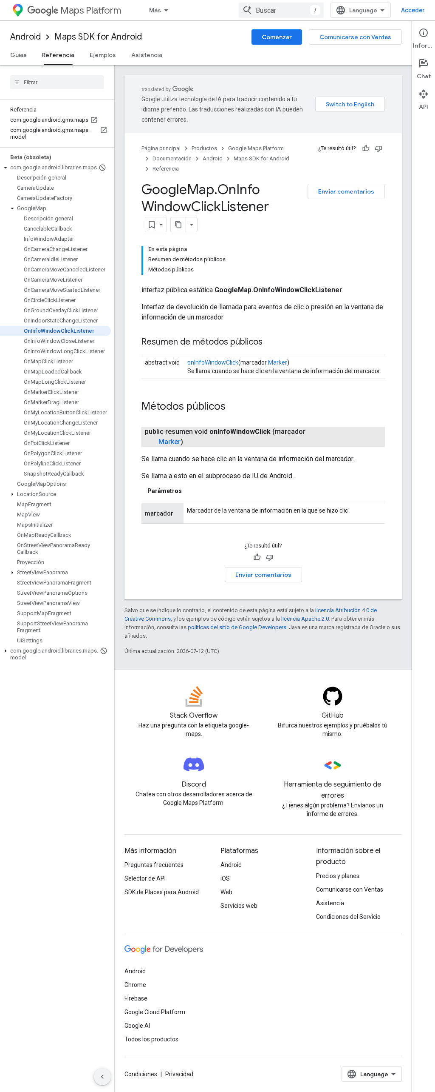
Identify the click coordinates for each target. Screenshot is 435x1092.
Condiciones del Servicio (348, 916)
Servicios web (238, 905)
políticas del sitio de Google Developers (237, 627)
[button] (55, 168)
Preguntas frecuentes (154, 864)
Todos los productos (151, 1039)
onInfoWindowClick (212, 362)
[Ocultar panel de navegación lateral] (102, 1076)
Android (25, 36)
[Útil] (365, 148)
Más (155, 10)
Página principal (161, 148)
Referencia (58, 55)
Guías (18, 55)
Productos (204, 148)
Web (226, 892)
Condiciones (140, 1074)
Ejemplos (103, 55)
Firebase (135, 998)
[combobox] (281, 10)
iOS (225, 878)
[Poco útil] (378, 148)
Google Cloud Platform (154, 1012)
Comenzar (277, 37)
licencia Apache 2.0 (305, 619)
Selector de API (145, 878)
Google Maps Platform (256, 148)
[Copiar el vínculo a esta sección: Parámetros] (190, 491)
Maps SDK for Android (98, 36)
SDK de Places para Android (161, 892)
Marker (277, 362)
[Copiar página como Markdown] (178, 224)
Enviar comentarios (346, 191)
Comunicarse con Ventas (355, 37)
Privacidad (179, 1074)
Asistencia (146, 55)
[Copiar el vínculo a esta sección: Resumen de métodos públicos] (271, 342)
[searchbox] (57, 82)
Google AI (137, 1025)
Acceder (413, 10)
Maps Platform (90, 10)
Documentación (172, 158)
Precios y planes (337, 875)
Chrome (135, 984)
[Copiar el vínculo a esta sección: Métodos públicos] (234, 407)
